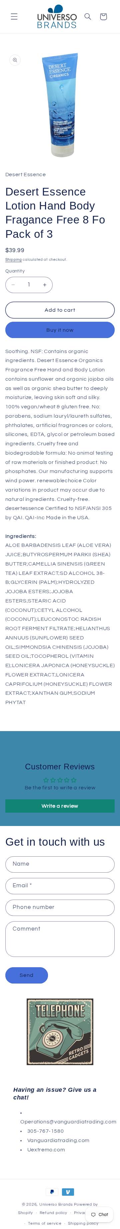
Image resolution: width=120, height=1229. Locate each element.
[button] (14, 16)
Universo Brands (56, 1204)
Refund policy (54, 1213)
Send (27, 975)
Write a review (60, 806)
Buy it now (60, 330)
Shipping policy (83, 1223)
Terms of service (45, 1223)
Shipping (13, 259)
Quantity (15, 271)
